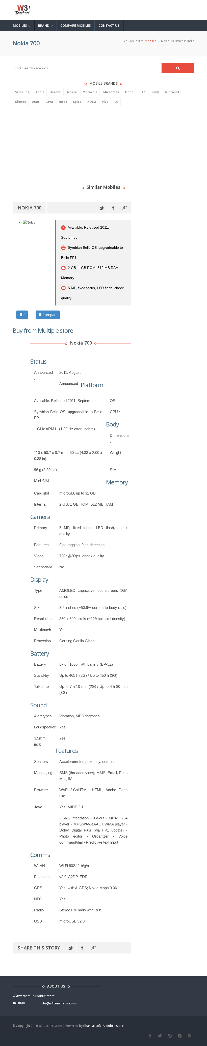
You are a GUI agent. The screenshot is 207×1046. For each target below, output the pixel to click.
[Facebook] (113, 207)
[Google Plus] (125, 207)
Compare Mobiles (75, 25)
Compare (49, 314)
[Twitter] (102, 207)
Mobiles (23, 25)
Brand (46, 25)
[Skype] (179, 1036)
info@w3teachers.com (58, 1003)
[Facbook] (150, 1036)
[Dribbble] (169, 1036)
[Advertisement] (50, 142)
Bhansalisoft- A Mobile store (103, 1026)
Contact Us (109, 25)
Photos (25, 314)
